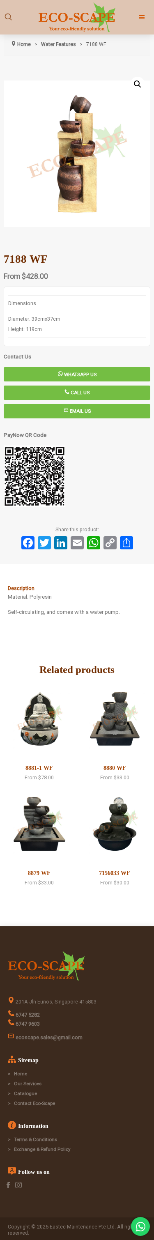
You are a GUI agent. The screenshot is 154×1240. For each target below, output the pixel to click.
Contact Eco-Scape (34, 1103)
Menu (134, 17)
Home (20, 1074)
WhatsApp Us (80, 374)
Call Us (79, 392)
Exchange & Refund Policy (42, 1149)
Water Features (58, 44)
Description (21, 588)
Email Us (80, 411)
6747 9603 (27, 1024)
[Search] (8, 17)
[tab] (77, 588)
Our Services (27, 1083)
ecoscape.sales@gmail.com (48, 1037)
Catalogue (25, 1093)
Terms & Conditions (35, 1139)
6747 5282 (27, 1015)
